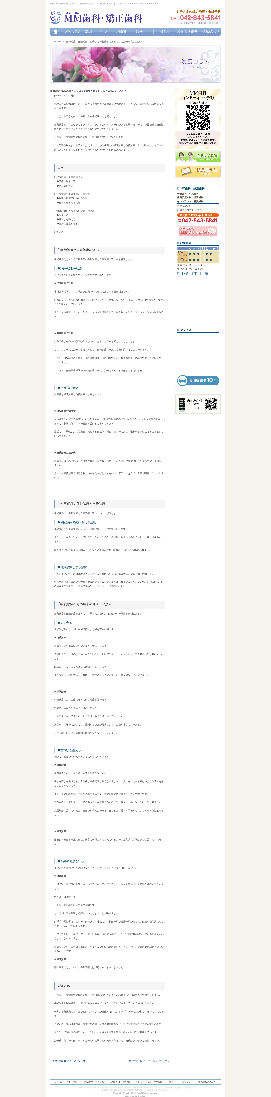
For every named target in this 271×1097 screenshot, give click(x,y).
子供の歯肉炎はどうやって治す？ (70, 1061)
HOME (57, 41)
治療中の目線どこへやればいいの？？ (147, 1061)
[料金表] (165, 32)
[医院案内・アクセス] (96, 32)
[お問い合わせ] (209, 32)
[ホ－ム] (55, 32)
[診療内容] (142, 32)
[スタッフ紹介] (72, 32)
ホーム (58, 1082)
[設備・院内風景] (187, 32)
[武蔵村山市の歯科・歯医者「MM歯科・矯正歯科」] (96, 18)
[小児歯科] (120, 32)
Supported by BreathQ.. (136, 1096)
